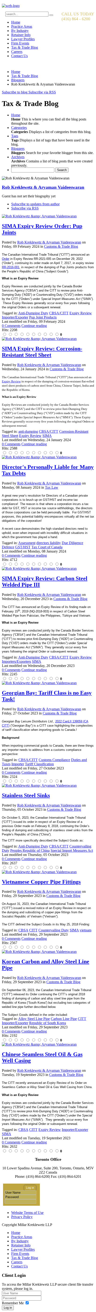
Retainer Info (21, 35)
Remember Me (13, 1303)
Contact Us (19, 56)
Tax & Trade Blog (24, 47)
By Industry (20, 31)
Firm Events (20, 43)
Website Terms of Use (27, 1213)
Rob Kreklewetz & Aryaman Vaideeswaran (43, 187)
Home (15, 22)
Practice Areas (21, 26)
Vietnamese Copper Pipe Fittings (41, 882)
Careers (16, 52)
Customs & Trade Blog (61, 246)
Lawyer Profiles (23, 39)
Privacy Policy (22, 1217)
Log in (8, 1307)
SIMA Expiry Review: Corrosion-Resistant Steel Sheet (42, 352)
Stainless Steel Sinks (26, 795)
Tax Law (51, 487)
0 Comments (11, 326)
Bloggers (17, 80)
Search (62, 170)
